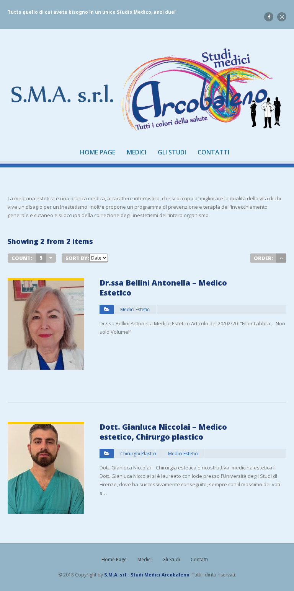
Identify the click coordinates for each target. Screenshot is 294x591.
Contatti (213, 152)
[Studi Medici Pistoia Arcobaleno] (147, 89)
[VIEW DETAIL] (46, 282)
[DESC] (281, 258)
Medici (136, 152)
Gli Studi (172, 152)
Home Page (97, 152)
